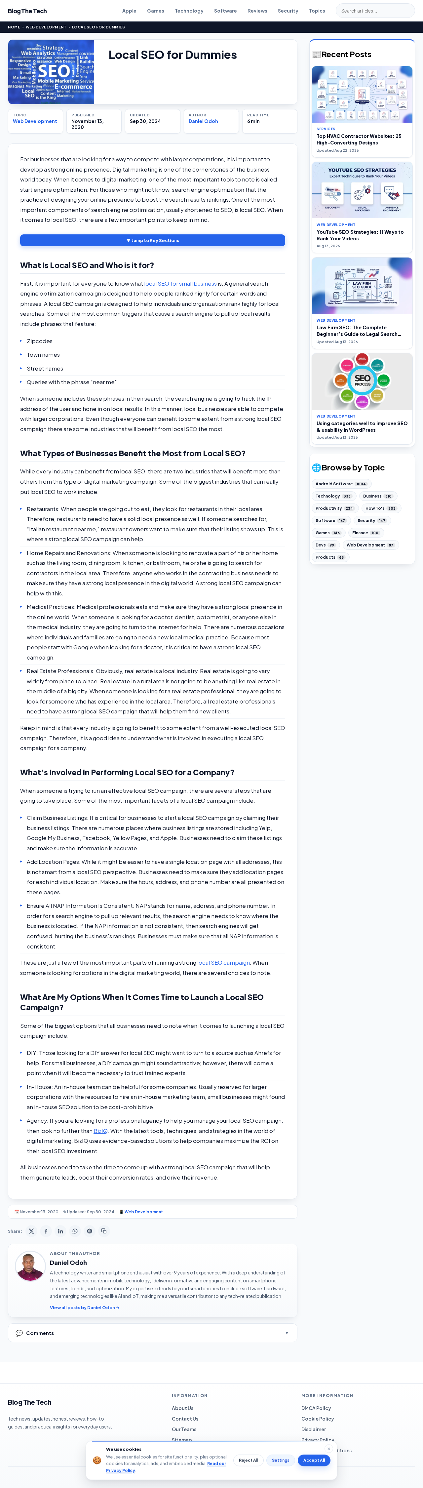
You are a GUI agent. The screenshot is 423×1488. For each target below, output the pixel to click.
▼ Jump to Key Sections (152, 240)
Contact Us (185, 1419)
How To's (380, 508)
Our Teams (184, 1429)
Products (330, 557)
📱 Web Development (141, 1211)
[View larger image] (51, 72)
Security (288, 11)
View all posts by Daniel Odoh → (85, 1307)
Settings (280, 1460)
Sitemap (182, 1440)
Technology (189, 11)
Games (155, 11)
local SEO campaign (223, 962)
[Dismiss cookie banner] (329, 1448)
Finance (365, 532)
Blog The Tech (27, 11)
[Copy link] (104, 1231)
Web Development (46, 27)
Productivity (334, 508)
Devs (325, 545)
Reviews (257, 11)
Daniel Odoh (203, 121)
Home (14, 27)
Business (377, 496)
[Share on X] (31, 1231)
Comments (35, 1333)
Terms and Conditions (326, 1450)
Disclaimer (313, 1429)
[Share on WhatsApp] (75, 1231)
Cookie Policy (317, 1419)
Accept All (314, 1460)
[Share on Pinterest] (90, 1231)
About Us (182, 1408)
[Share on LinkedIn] (60, 1231)
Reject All (248, 1460)
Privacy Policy (317, 1440)
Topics (317, 11)
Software (225, 11)
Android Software (341, 483)
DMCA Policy (316, 1408)
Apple (129, 11)
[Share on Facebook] (46, 1231)
